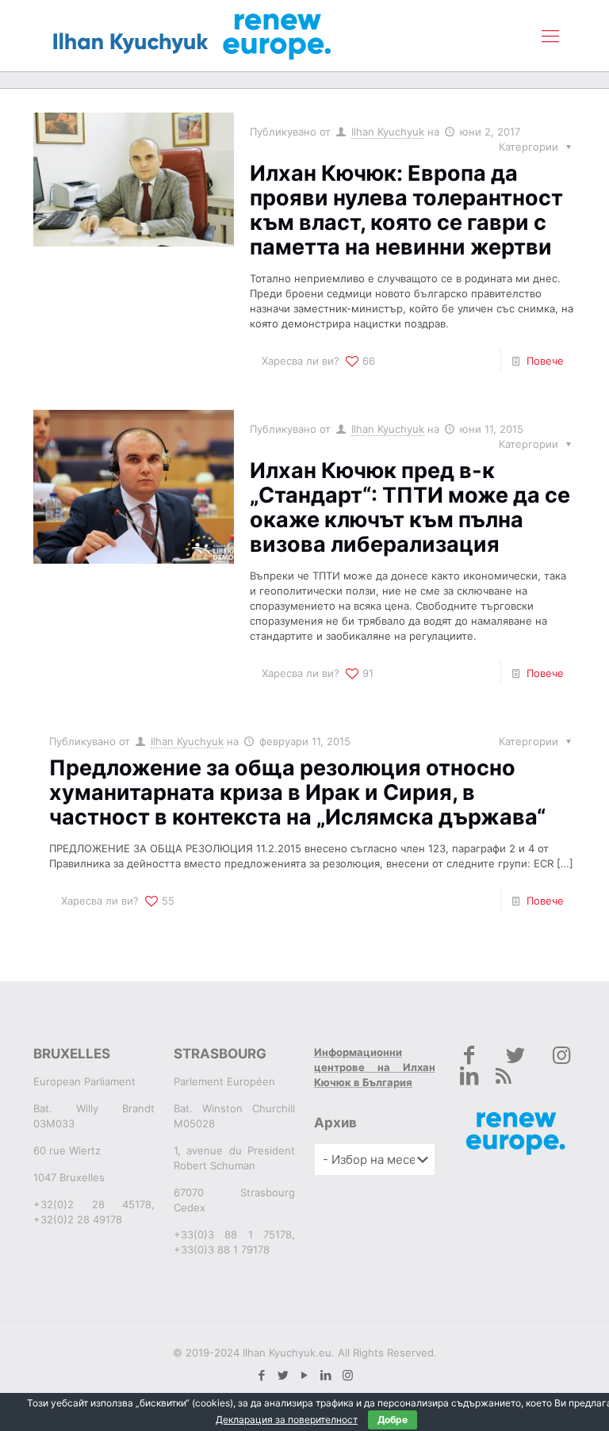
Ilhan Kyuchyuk (387, 131)
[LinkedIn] (326, 1375)
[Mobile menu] (550, 35)
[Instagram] (347, 1375)
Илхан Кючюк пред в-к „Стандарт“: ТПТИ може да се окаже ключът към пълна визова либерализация (410, 507)
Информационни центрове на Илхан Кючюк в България (374, 1067)
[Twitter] (283, 1375)
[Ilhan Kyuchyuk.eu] (192, 35)
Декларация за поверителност (287, 1419)
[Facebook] (262, 1375)
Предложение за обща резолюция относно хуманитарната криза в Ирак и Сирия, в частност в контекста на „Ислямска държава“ (297, 792)
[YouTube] (305, 1375)
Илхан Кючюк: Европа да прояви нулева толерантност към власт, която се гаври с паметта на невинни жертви (406, 210)
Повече (545, 360)
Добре (392, 1419)
